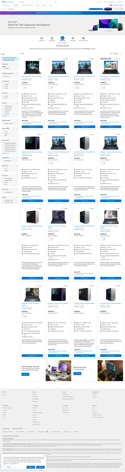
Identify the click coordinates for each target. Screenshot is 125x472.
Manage (8, 467)
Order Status (35, 396)
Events (93, 410)
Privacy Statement (31, 431)
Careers (34, 410)
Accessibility (76, 431)
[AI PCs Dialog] (9, 76)
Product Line (5, 64)
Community (94, 394)
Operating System (6, 120)
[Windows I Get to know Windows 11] (96, 9)
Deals (4, 417)
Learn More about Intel (119, 9)
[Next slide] (119, 12)
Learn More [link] (25, 374)
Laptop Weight (5, 157)
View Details (110, 126)
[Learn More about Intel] (108, 8)
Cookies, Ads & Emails (55, 431)
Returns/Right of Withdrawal (68, 399)
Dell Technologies (6, 428)
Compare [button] (39, 58)
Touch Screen (5, 189)
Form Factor (5, 93)
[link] (106, 2)
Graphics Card (5, 140)
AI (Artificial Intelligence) (7, 73)
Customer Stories (36, 424)
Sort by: (111, 53)
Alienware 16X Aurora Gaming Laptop (56, 227)
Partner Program (66, 412)
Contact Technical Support (68, 396)
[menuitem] (16, 5)
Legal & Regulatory (67, 431)
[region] (62, 13)
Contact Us (94, 396)
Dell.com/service (94, 445)
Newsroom (35, 417)
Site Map (4, 394)
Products (4, 410)
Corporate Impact (36, 421)
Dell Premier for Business (118, 5)
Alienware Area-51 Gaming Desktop (84, 152)
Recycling (34, 419)
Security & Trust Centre (97, 414)
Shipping (4, 197)
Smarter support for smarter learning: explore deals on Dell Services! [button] (32, 123)
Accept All (40, 467)
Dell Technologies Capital (38, 412)
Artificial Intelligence (7, 407)
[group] (58, 12)
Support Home (65, 394)
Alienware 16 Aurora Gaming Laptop (58, 76)
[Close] (44, 455)
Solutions (4, 412)
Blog (93, 407)
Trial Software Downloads (97, 417)
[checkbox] (6, 68)
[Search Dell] (56, 2)
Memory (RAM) (5, 128)
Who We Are (35, 407)
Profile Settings (36, 399)
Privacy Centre (95, 412)
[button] (99, 2)
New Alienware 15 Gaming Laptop (31, 76)
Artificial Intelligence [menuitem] (6, 5)
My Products (35, 401)
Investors (34, 414)
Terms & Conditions (20, 431)
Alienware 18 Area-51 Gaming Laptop (109, 227)
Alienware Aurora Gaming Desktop (32, 152)
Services (4, 414)
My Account (35, 394)
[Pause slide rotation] (123, 13)
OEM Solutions (65, 410)
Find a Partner (65, 407)
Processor (4, 103)
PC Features (5, 175)
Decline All (31, 467)
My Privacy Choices (42, 431)
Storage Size (5, 165)
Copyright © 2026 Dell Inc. (8, 431)
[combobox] (37, 2)
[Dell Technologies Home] (8, 2)
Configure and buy (32, 126)
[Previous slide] (115, 12)
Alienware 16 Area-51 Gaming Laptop (30, 304)
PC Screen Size (5, 81)
